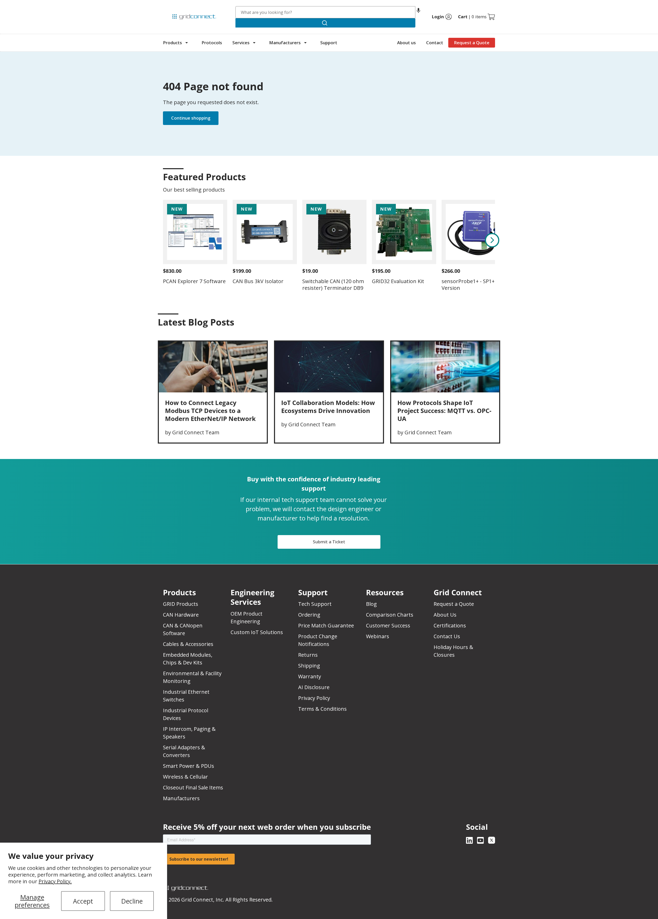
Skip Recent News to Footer (185, 333)
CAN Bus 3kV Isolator (258, 281)
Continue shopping (190, 118)
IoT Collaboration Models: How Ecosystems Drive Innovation (328, 406)
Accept (83, 901)
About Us (445, 614)
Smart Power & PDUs (188, 765)
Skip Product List (179, 164)
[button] (418, 12)
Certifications (450, 625)
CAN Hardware (181, 614)
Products (172, 43)
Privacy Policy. (55, 881)
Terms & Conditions (322, 708)
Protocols (212, 43)
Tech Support (315, 603)
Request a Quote (471, 43)
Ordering (309, 614)
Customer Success (388, 625)
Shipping (309, 665)
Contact (434, 43)
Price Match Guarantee (326, 625)
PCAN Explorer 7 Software (194, 281)
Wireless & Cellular (185, 776)
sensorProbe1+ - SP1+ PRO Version (474, 284)
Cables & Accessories (188, 644)
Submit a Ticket (329, 542)
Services (241, 43)
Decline (132, 901)
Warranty (309, 676)
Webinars (377, 636)
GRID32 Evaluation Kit (398, 281)
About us (406, 43)
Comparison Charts (389, 614)
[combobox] (325, 12)
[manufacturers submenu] (305, 42)
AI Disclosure (314, 687)
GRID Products (180, 603)
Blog (371, 603)
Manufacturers (285, 43)
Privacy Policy (314, 698)
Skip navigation (174, 6)
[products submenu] (186, 42)
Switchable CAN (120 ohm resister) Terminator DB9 (333, 284)
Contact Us (447, 636)
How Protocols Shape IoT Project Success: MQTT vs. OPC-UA (444, 410)
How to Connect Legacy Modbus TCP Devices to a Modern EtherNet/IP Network (210, 410)
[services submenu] (254, 42)
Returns (308, 654)
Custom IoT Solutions (257, 632)
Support (328, 43)
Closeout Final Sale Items (193, 787)
